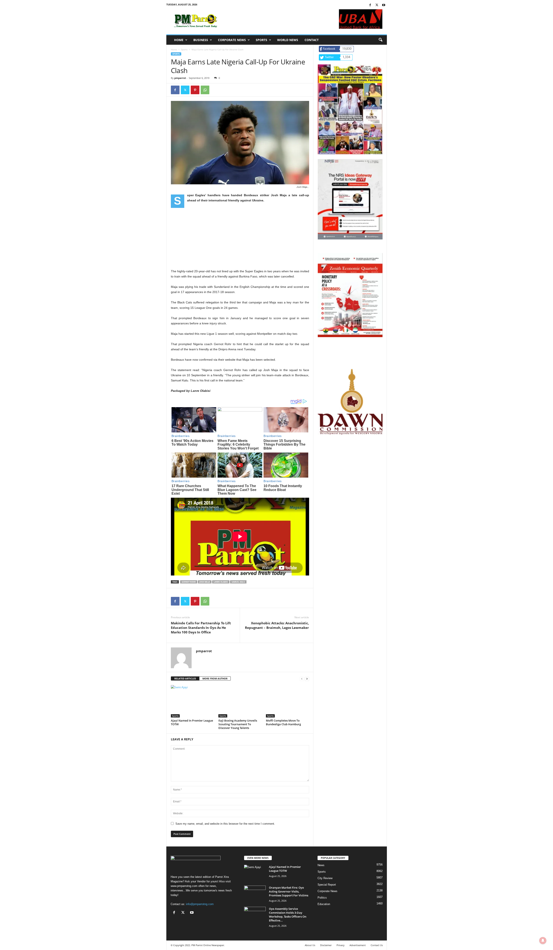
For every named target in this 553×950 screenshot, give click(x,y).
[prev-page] (302, 678)
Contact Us (377, 945)
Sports (261, 40)
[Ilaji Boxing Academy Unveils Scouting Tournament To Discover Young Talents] (240, 701)
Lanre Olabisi (221, 581)
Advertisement (358, 945)
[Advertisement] (240, 238)
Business (200, 40)
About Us (310, 945)
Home (178, 40)
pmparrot (180, 78)
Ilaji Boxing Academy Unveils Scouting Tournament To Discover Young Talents (237, 724)
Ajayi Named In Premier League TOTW (192, 722)
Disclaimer (326, 945)
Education (324, 904)
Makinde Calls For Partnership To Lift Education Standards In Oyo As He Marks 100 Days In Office (201, 627)
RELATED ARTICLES (185, 678)
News (321, 865)
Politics (322, 897)
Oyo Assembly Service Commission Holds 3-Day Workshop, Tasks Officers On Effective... (287, 914)
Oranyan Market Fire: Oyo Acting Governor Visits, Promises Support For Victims (288, 891)
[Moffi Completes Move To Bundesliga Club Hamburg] (287, 701)
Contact (312, 40)
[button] (380, 40)
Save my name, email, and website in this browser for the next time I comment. (225, 823)
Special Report (327, 884)
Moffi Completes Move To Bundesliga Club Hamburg (283, 722)
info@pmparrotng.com (200, 904)
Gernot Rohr (189, 581)
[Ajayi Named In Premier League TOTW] (192, 701)
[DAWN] (350, 402)
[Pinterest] (195, 90)
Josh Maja (204, 581)
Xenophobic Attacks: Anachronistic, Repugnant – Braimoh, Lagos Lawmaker (277, 625)
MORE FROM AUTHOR (214, 678)
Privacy (341, 945)
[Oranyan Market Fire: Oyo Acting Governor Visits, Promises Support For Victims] (255, 894)
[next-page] (307, 678)
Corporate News (232, 40)
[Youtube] (383, 5)
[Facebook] (370, 5)
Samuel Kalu (238, 581)
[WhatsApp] (205, 90)
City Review (325, 878)
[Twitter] (377, 5)
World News (287, 40)
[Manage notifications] (542, 940)
